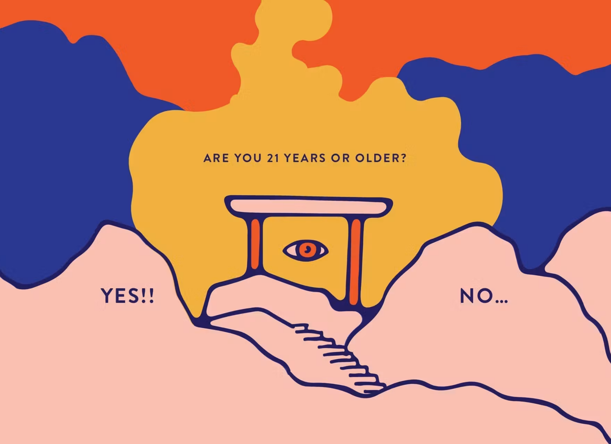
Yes (203, 222)
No (509, 222)
